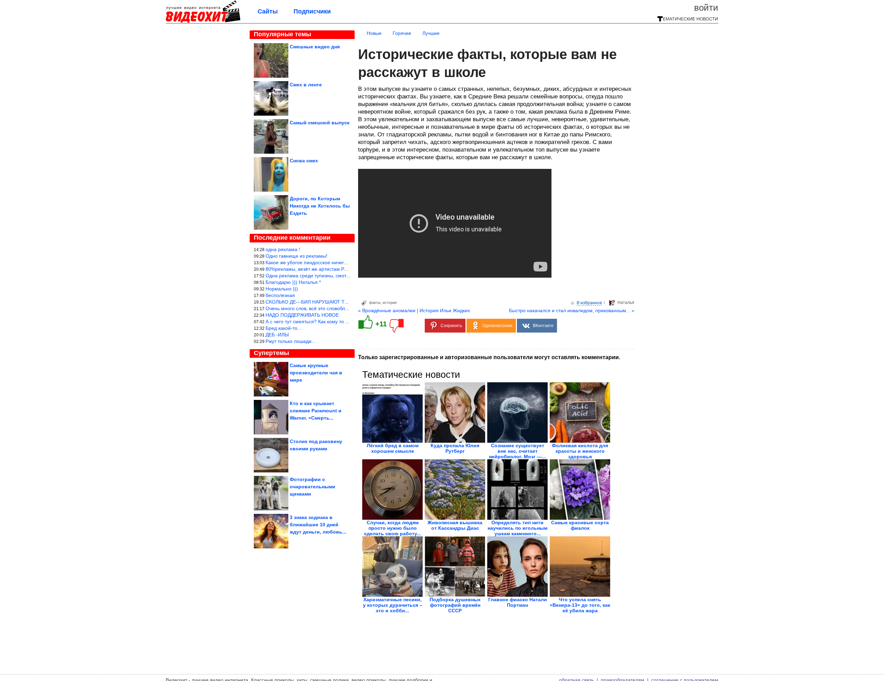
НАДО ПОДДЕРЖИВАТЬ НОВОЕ (302, 315)
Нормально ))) (282, 288)
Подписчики (312, 11)
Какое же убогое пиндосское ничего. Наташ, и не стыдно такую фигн (344, 262)
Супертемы (271, 352)
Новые (374, 33)
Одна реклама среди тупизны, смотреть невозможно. (326, 275)
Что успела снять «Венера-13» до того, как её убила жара (580, 605)
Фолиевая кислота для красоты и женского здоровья (580, 451)
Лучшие (431, 33)
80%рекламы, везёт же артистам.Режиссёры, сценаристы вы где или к (345, 269)
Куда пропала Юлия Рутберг (455, 448)
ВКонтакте (543, 325)
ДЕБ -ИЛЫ (277, 334)
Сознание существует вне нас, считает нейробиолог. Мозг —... (517, 451)
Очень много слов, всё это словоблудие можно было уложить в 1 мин (344, 308)
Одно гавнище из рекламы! (296, 256)
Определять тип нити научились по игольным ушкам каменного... (517, 528)
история (390, 302)
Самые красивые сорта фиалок (580, 525)
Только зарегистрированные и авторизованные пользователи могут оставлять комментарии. (489, 357)
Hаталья (625, 302)
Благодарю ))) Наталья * (293, 282)
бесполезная (280, 295)
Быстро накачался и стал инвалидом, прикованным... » (571, 310)
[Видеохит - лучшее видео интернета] (203, 21)
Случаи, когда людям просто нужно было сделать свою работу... (392, 528)
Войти (706, 7)
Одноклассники (497, 325)
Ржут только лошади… (291, 341)
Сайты (268, 11)
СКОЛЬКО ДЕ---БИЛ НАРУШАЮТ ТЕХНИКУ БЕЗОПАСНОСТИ (335, 302)
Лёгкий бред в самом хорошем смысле (393, 448)
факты (375, 302)
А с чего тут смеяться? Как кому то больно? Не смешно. (329, 321)
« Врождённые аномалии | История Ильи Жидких (414, 310)
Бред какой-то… (284, 328)
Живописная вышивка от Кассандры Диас (454, 525)
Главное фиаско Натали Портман (517, 602)
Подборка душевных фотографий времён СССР (455, 605)
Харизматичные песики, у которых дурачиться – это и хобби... (392, 605)
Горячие (402, 33)
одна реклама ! (283, 249)
